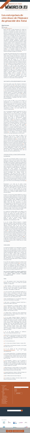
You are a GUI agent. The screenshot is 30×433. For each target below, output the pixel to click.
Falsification (6, 28)
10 (12, 119)
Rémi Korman (5, 25)
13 (16, 139)
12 (8, 132)
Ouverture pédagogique (5, 401)
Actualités (3, 392)
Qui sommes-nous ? (4, 385)
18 (23, 236)
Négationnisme (10, 28)
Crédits (3, 390)
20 (19, 263)
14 (23, 143)
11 (25, 124)
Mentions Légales (4, 388)
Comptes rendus (4, 398)
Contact (3, 387)
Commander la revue (4, 403)
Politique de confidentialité (5, 389)
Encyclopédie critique (4, 399)
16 (25, 180)
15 (23, 148)
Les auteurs (3, 386)
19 (9, 241)
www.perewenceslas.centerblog (9, 350)
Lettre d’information (4, 402)
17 (7, 230)
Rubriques (3, 391)
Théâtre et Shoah (4, 400)
